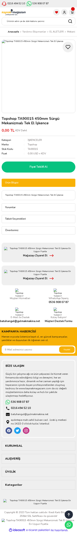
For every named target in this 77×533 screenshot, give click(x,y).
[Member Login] (64, 12)
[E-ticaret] (38, 530)
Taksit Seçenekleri (15, 218)
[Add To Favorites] (68, 47)
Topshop (32, 144)
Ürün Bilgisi (11, 182)
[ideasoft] (17, 530)
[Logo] (14, 12)
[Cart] (72, 12)
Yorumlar (10, 207)
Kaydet (67, 349)
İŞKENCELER (35, 140)
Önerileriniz (11, 230)
